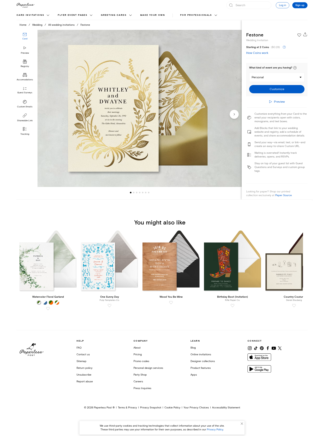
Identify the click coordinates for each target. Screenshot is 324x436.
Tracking (24, 134)
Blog (193, 347)
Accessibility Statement (226, 407)
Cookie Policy (172, 407)
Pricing (138, 354)
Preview (25, 53)
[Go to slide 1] (130, 192)
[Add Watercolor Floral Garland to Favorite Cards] (48, 308)
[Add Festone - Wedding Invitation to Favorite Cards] (299, 35)
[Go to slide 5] (139, 192)
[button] (295, 68)
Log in (282, 5)
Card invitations (30, 15)
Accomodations (25, 79)
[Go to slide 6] (142, 192)
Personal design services (148, 368)
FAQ (79, 347)
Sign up (299, 5)
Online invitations (200, 354)
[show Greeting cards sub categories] (130, 15)
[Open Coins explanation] (284, 47)
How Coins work (257, 53)
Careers (138, 381)
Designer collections (202, 361)
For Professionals (196, 15)
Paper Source (283, 195)
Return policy (84, 368)
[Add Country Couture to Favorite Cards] (294, 305)
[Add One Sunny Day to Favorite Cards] (109, 305)
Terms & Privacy (127, 407)
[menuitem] (33, 15)
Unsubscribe (83, 374)
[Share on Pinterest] (262, 348)
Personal (258, 77)
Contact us (83, 354)
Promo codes (141, 361)
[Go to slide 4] (136, 192)
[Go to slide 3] (133, 192)
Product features (200, 368)
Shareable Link (25, 120)
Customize (277, 89)
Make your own (152, 15)
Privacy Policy (215, 429)
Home (23, 24)
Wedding (37, 24)
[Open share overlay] (305, 34)
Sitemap (81, 361)
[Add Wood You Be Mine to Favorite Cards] (171, 302)
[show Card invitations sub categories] (48, 15)
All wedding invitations (61, 24)
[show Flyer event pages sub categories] (91, 15)
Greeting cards (114, 15)
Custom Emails (24, 106)
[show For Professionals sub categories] (216, 15)
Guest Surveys (24, 92)
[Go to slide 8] (148, 192)
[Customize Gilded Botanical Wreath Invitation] (139, 108)
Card (24, 39)
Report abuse (84, 381)
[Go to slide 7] (145, 192)
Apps (193, 374)
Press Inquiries (142, 388)
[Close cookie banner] (242, 423)
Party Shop (140, 374)
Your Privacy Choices (196, 407)
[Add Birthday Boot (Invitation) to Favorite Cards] (232, 305)
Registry (25, 66)
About (137, 347)
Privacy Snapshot (150, 407)
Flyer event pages (72, 15)
